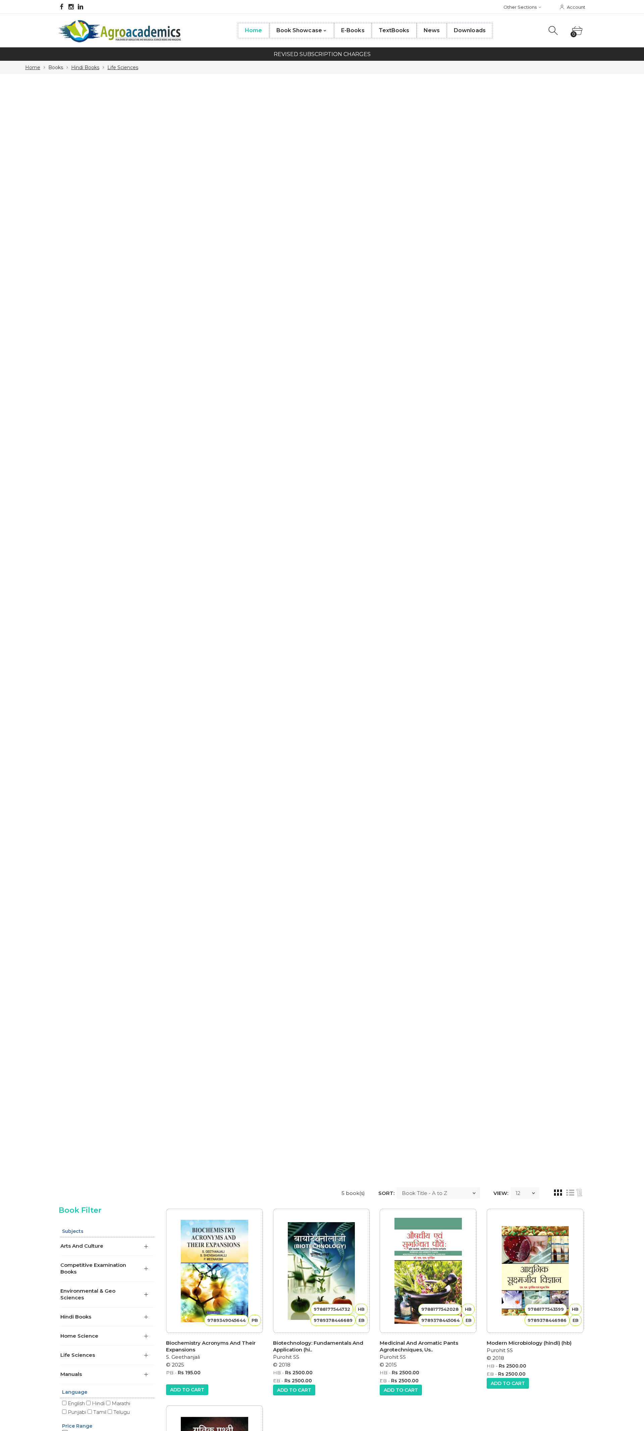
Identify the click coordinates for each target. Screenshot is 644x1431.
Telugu (121, 1412)
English (75, 1403)
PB (169, 1373)
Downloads (470, 30)
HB (277, 1373)
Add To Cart (187, 1390)
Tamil (99, 1412)
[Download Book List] (579, 1193)
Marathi (120, 1403)
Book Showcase (299, 30)
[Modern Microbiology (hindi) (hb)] (535, 1271)
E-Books (353, 30)
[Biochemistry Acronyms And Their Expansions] (214, 1271)
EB (276, 1381)
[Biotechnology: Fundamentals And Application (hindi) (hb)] (321, 1271)
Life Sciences (122, 67)
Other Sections (520, 7)
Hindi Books (85, 67)
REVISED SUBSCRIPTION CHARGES (322, 54)
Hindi (98, 1403)
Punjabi (76, 1412)
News (432, 30)
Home (253, 30)
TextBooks (394, 30)
